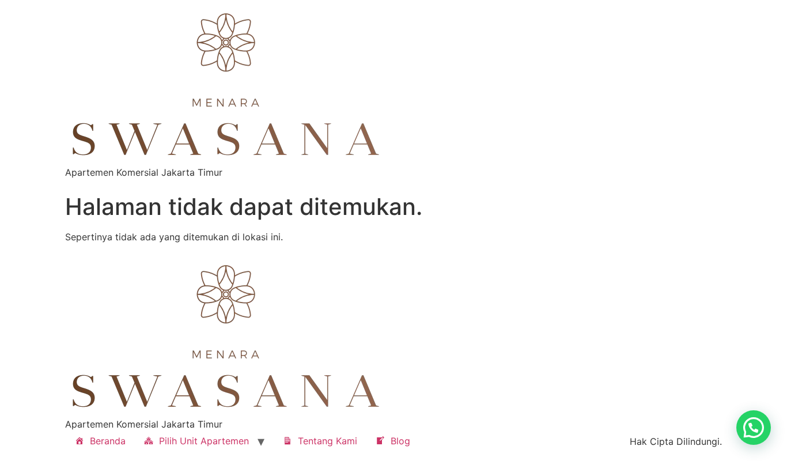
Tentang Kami (327, 441)
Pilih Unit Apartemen (204, 441)
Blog (400, 441)
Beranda (108, 441)
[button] (753, 427)
